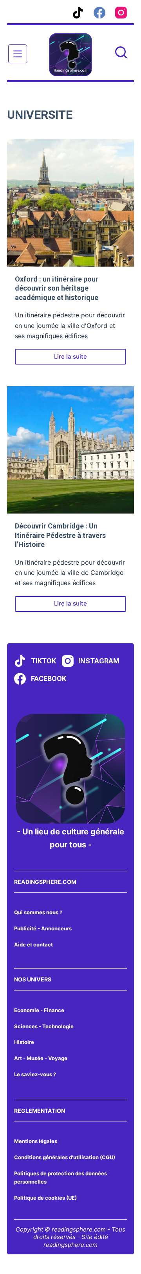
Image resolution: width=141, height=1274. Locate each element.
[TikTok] (78, 12)
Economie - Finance (39, 1010)
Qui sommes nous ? (38, 912)
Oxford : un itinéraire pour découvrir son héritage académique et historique (56, 288)
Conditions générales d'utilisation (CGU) (64, 1157)
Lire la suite (79, 359)
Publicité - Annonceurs (43, 928)
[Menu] (17, 53)
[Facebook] (99, 12)
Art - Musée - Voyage (40, 1058)
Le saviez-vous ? (35, 1074)
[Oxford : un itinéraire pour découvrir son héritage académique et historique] (70, 203)
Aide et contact (33, 944)
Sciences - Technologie (44, 1026)
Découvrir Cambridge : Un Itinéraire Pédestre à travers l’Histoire (60, 535)
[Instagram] (121, 12)
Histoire (24, 1042)
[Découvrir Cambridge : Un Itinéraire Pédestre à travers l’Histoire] (70, 450)
